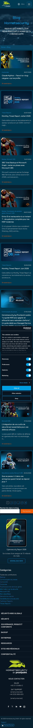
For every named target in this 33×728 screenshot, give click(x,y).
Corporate (3, 584)
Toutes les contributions (8, 575)
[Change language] (21, 4)
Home (3, 47)
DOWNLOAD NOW (16, 561)
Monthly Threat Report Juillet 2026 (16, 116)
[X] (13, 707)
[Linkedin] (16, 707)
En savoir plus (6, 83)
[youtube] (20, 707)
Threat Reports (6, 113)
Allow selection (16, 393)
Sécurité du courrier (8, 473)
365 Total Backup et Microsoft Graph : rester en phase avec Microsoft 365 (14, 165)
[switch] (28, 364)
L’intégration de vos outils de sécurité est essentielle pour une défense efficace (15, 427)
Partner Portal (8, 725)
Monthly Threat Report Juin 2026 (15, 268)
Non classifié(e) (5, 594)
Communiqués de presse (9, 312)
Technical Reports (6, 601)
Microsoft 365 (11, 159)
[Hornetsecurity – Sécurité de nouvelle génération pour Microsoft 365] (6, 4)
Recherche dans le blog (9, 508)
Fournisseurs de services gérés (11, 587)
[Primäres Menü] (29, 4)
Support (3, 722)
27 (22, 503)
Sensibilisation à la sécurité (9, 599)
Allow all (16, 388)
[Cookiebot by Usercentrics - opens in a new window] (23, 328)
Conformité (5, 72)
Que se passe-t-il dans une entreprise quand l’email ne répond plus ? (15, 479)
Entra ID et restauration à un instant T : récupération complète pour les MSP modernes (16, 219)
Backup (4, 159)
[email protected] (16, 692)
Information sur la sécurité (9, 589)
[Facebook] (9, 707)
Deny (16, 398)
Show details (24, 382)
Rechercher (27, 511)
